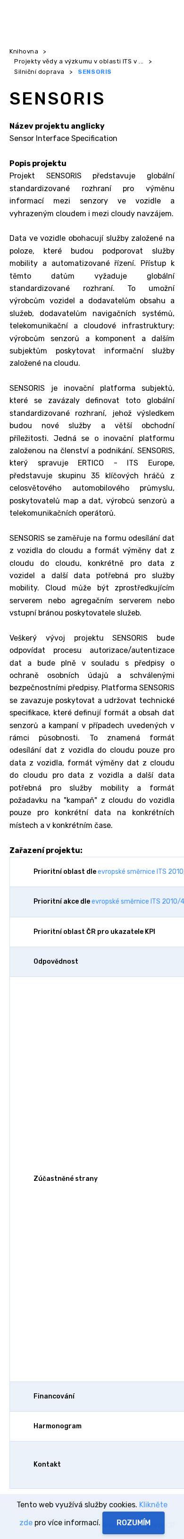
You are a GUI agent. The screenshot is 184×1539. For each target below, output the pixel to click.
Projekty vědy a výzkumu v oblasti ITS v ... (79, 61)
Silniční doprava (39, 71)
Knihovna (23, 51)
